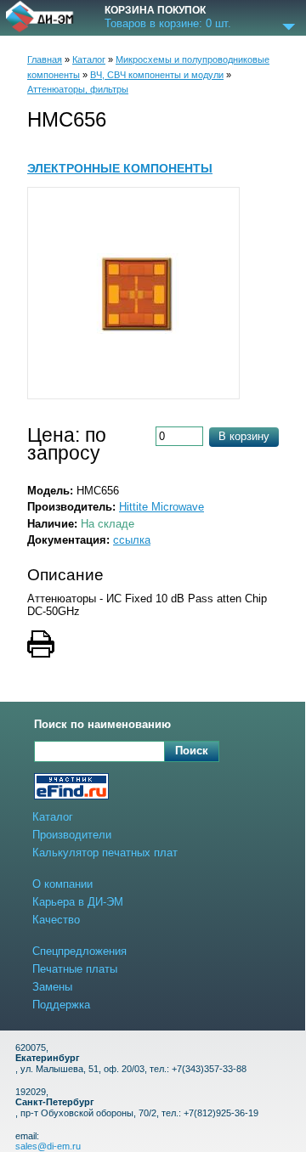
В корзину (243, 436)
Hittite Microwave (161, 506)
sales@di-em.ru (48, 1146)
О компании (62, 884)
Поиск (191, 750)
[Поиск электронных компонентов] (71, 788)
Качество (56, 919)
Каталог (88, 59)
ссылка (131, 540)
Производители (71, 834)
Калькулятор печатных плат (105, 852)
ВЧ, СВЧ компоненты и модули (157, 75)
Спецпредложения (79, 951)
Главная (44, 59)
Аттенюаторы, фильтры (77, 89)
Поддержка (61, 1004)
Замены (52, 986)
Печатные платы (74, 969)
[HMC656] (133, 293)
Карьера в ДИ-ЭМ (77, 901)
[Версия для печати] (153, 645)
